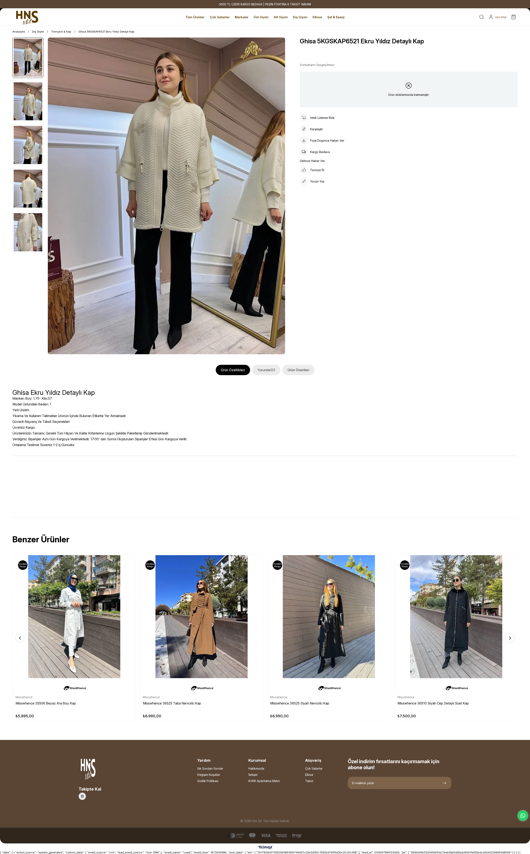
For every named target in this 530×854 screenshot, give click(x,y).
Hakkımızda (256, 768)
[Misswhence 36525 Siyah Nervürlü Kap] (328, 616)
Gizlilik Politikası (207, 781)
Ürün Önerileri (298, 370)
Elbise (309, 774)
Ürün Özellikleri (233, 370)
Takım (309, 781)
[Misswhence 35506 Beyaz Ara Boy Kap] (74, 616)
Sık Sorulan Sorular (210, 768)
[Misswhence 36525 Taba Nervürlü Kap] (201, 616)
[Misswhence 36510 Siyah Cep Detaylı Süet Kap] (456, 616)
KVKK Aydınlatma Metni (264, 781)
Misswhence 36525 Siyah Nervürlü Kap (299, 703)
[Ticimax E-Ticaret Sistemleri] (265, 847)
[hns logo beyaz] (99, 770)
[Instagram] (82, 796)
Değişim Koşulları (208, 774)
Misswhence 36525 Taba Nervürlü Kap (172, 703)
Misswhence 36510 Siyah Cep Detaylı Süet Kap (433, 703)
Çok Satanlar (314, 768)
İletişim (253, 774)
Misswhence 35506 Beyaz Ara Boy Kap (46, 703)
